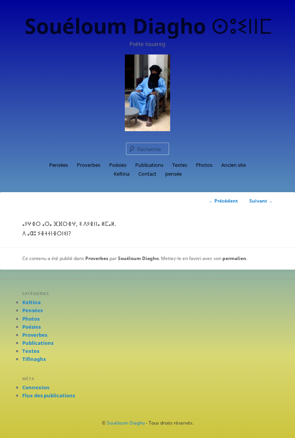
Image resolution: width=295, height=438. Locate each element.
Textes (179, 164)
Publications (149, 164)
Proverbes (88, 164)
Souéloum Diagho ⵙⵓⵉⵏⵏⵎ (148, 26)
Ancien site (233, 164)
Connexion (36, 387)
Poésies (117, 164)
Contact (147, 173)
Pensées (58, 164)
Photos (204, 164)
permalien (234, 258)
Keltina (121, 173)
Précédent (223, 201)
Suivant (261, 201)
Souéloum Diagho (138, 258)
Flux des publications (48, 395)
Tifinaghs (34, 359)
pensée (173, 173)
